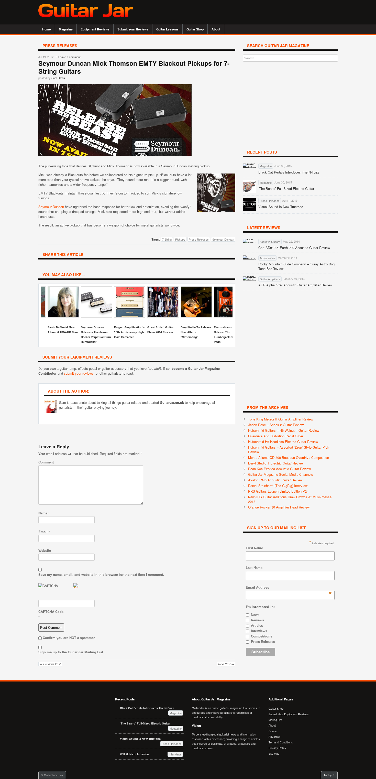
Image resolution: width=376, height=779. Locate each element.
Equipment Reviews (93, 29)
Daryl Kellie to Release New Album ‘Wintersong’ (196, 332)
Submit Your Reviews (132, 29)
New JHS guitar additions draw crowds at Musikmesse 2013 (289, 499)
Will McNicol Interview (134, 754)
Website (44, 550)
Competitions (261, 636)
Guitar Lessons (165, 29)
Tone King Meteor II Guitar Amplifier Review (280, 419)
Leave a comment (69, 57)
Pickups (180, 239)
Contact (273, 731)
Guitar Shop (195, 29)
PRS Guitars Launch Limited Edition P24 (278, 491)
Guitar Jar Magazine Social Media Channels (280, 474)
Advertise (274, 736)
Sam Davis (58, 78)
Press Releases (199, 239)
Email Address (257, 588)
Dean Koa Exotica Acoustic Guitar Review (279, 468)
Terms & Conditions (281, 742)
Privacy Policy (277, 748)
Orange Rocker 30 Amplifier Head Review (278, 507)
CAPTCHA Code (50, 611)
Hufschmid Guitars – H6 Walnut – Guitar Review (283, 430)
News (255, 615)
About (214, 29)
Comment (46, 462)
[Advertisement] (278, 11)
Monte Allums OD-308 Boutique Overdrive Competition (288, 457)
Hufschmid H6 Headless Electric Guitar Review (283, 441)
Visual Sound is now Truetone (280, 206)
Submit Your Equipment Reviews (289, 714)
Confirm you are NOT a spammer (68, 637)
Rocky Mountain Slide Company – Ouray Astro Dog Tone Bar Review (296, 266)
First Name (254, 548)
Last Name (254, 568)
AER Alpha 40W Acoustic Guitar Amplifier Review (295, 285)
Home (46, 29)
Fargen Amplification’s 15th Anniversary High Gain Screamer (129, 332)
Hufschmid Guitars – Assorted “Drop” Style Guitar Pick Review (288, 449)
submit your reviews (79, 373)
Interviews (259, 631)
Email (44, 531)
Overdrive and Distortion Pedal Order (275, 436)
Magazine (64, 29)
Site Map (274, 753)
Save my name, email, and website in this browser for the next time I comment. (101, 574)
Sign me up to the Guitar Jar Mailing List (70, 652)
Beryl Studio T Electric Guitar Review (275, 463)
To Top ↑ (329, 775)
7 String (167, 239)
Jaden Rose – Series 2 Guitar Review (276, 424)
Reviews (257, 620)
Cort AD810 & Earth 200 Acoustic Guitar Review (294, 247)
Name (44, 513)
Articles (257, 625)
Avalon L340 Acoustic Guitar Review (275, 480)
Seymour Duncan (51, 206)
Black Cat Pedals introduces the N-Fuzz (288, 172)
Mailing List (275, 720)
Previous (47, 314)
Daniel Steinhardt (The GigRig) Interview (277, 485)
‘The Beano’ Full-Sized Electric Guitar (286, 188)
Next (226, 314)
